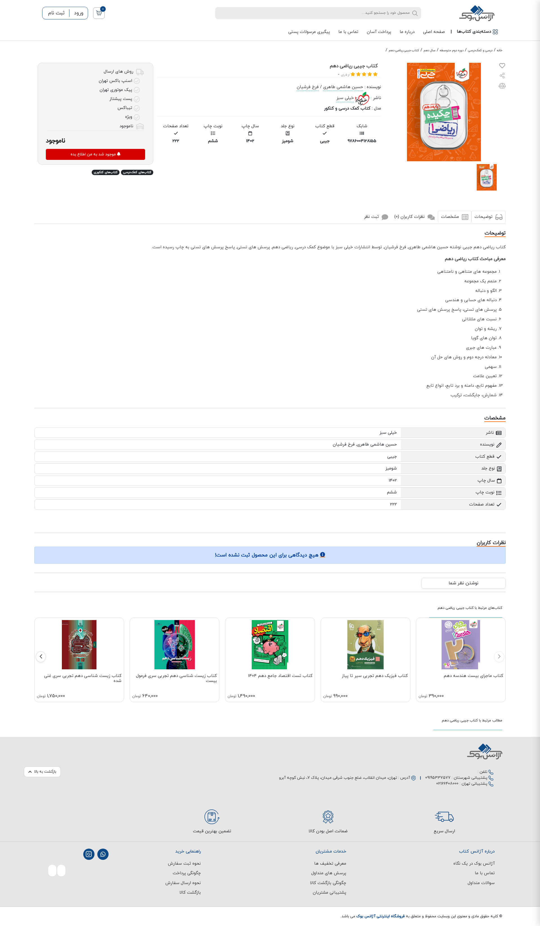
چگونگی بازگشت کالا (328, 883)
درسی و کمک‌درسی (480, 50)
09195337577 (438, 777)
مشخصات (450, 217)
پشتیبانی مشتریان (329, 893)
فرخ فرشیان (308, 87)
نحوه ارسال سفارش (183, 883)
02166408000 (447, 783)
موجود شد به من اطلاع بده (94, 154)
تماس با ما (348, 32)
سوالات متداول (481, 883)
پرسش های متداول (328, 873)
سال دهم (429, 50)
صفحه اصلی (434, 32)
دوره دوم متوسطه (452, 50)
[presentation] (499, 656)
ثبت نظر (372, 217)
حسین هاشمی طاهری (343, 87)
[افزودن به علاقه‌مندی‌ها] (502, 67)
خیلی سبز (345, 98)
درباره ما (407, 32)
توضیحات (484, 217)
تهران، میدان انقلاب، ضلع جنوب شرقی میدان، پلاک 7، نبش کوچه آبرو (338, 777)
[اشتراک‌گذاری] (502, 76)
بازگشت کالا (190, 893)
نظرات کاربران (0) (410, 217)
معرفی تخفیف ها (330, 864)
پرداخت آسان (379, 32)
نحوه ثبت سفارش (184, 864)
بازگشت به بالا (45, 771)
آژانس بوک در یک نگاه (474, 864)
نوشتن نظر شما (463, 583)
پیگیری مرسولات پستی (309, 32)
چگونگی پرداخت (187, 873)
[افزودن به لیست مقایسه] (502, 87)
